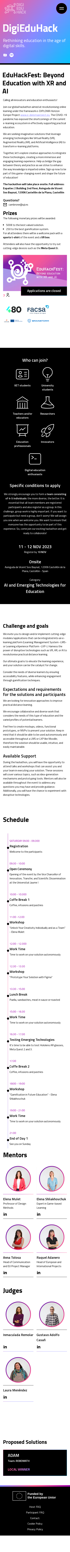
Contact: (35, 1518)
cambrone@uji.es (18, 205)
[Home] (15, 8)
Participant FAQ (35, 1512)
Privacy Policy (35, 1529)
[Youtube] (5, 55)
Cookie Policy (35, 1523)
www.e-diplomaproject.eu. (35, 115)
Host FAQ (35, 1506)
